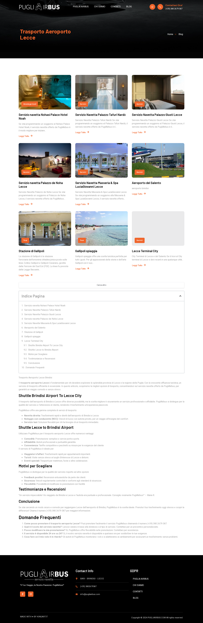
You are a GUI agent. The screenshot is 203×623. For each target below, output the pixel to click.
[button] (180, 296)
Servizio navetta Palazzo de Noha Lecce (43, 319)
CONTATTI (116, 6)
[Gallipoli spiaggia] (101, 228)
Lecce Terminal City (145, 251)
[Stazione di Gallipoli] (45, 228)
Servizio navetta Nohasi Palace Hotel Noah (44, 305)
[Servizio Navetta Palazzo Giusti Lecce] (158, 92)
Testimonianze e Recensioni (41, 358)
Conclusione (34, 363)
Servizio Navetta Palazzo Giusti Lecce (157, 114)
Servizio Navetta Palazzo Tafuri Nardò (100, 114)
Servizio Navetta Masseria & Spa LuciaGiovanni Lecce (96, 184)
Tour (25, 240)
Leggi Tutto (24, 136)
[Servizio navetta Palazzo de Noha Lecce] (45, 160)
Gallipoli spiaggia (86, 251)
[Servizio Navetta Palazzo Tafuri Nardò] (101, 92)
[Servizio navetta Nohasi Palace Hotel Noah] (45, 92)
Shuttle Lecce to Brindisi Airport (43, 350)
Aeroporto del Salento (146, 183)
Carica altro (101, 285)
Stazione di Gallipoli (31, 251)
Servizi (83, 104)
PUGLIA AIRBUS (81, 6)
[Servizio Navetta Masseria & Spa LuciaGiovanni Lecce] (101, 160)
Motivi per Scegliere (37, 354)
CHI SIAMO (99, 6)
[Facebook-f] (22, 594)
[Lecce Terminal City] (158, 228)
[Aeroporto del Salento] (158, 160)
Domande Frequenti (35, 367)
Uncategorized (29, 104)
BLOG (129, 6)
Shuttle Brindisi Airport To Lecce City (45, 345)
